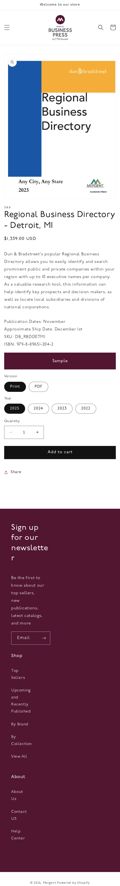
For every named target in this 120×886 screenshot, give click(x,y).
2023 (62, 408)
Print (15, 387)
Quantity (12, 421)
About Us (17, 795)
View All (19, 757)
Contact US (19, 815)
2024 (38, 408)
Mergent (49, 883)
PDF (38, 387)
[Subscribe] (44, 638)
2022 (85, 408)
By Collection (20, 740)
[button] (7, 27)
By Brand (19, 724)
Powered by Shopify (73, 883)
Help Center (18, 835)
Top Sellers (18, 674)
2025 (14, 408)
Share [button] (16, 472)
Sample (60, 361)
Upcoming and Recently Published (20, 701)
